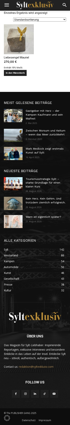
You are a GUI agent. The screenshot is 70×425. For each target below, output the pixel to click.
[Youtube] (54, 394)
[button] (7, 418)
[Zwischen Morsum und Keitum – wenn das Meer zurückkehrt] (13, 135)
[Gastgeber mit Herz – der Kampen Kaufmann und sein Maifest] (13, 115)
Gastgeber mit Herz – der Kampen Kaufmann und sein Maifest (44, 114)
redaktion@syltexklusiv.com (36, 366)
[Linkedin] (35, 394)
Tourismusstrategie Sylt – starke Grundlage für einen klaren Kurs (43, 182)
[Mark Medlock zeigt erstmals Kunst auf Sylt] (13, 153)
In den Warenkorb (15, 72)
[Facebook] (16, 394)
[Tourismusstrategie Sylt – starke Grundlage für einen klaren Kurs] (13, 183)
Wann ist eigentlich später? (43, 216)
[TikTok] (44, 394)
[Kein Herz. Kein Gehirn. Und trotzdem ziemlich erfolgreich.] (13, 203)
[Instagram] (25, 394)
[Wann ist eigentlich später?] (13, 221)
